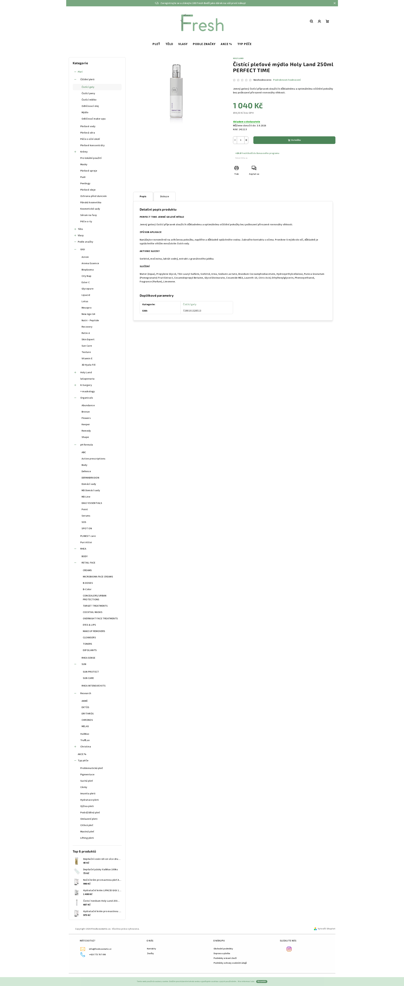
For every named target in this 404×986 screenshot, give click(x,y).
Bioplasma (88, 269)
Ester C (86, 282)
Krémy (84, 151)
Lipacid (86, 295)
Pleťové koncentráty (92, 145)
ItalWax (84, 734)
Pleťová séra (87, 132)
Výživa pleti (87, 806)
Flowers (86, 418)
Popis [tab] (143, 196)
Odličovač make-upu (94, 118)
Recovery (87, 327)
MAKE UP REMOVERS (94, 631)
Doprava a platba (222, 953)
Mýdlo (85, 112)
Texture (86, 352)
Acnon (85, 257)
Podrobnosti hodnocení (287, 80)
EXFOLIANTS (90, 650)
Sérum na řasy (88, 215)
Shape (85, 437)
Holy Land (86, 372)
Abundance (88, 405)
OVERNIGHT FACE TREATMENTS (100, 618)
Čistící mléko (89, 99)
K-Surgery (86, 385)
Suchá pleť (86, 781)
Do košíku (296, 140)
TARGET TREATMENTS (95, 606)
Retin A (86, 333)
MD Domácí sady (91, 490)
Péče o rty (86, 221)
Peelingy (85, 183)
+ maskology (87, 391)
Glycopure (88, 288)
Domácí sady (89, 484)
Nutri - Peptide (90, 320)
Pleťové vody (88, 126)
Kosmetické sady (90, 209)
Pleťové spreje (88, 170)
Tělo (80, 229)
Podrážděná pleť (90, 812)
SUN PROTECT (91, 672)
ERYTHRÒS (88, 713)
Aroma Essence (90, 263)
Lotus (85, 301)
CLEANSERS (89, 637)
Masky (83, 164)
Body (84, 465)
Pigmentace (87, 774)
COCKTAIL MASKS (93, 612)
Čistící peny (88, 93)
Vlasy (81, 235)
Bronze (86, 411)
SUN (84, 664)
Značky (150, 953)
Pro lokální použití (91, 158)
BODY (85, 556)
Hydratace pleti (89, 800)
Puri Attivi (86, 542)
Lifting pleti (87, 838)
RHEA (83, 548)
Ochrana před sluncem (93, 196)
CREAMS (87, 570)
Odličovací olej (90, 106)
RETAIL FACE (88, 562)
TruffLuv (85, 740)
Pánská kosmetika (90, 202)
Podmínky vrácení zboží (225, 958)
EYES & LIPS (89, 625)
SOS (84, 522)
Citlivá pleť (86, 825)
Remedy (86, 431)
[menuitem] (156, 44)
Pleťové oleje (88, 190)
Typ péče (83, 760)
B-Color (87, 589)
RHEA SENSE (88, 658)
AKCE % (82, 754)
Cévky (83, 787)
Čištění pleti (87, 79)
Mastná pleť (87, 831)
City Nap (86, 276)
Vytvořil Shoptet (326, 928)
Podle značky (85, 242)
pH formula (86, 444)
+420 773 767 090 (97, 954)
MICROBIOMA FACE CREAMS (98, 576)
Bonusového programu (268, 153)
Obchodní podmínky (223, 948)
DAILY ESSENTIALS (92, 503)
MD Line (86, 496)
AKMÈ (85, 701)
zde (252, 981)
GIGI (82, 249)
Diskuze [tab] (164, 196)
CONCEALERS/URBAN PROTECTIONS (95, 597)
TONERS (87, 644)
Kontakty (151, 948)
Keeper (86, 424)
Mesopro (87, 307)
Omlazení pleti (89, 819)
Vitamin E (87, 358)
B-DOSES (88, 583)
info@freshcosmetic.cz (100, 948)
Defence (86, 471)
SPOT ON (87, 528)
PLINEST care (88, 536)
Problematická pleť (91, 768)
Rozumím (262, 981)
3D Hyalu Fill (89, 365)
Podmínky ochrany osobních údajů (230, 962)
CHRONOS (87, 720)
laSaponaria (87, 379)
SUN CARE (88, 678)
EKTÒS (85, 707)
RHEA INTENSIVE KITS (94, 685)
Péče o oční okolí (90, 139)
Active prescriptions (93, 458)
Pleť (80, 72)
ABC (84, 452)
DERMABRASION (90, 477)
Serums (86, 515)
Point (85, 509)
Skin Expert (88, 339)
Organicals (86, 398)
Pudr (83, 177)
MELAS (85, 726)
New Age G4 (88, 314)
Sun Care (87, 346)
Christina (85, 746)
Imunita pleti (88, 793)
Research (85, 693)
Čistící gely (88, 87)
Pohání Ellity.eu (241, 158)
